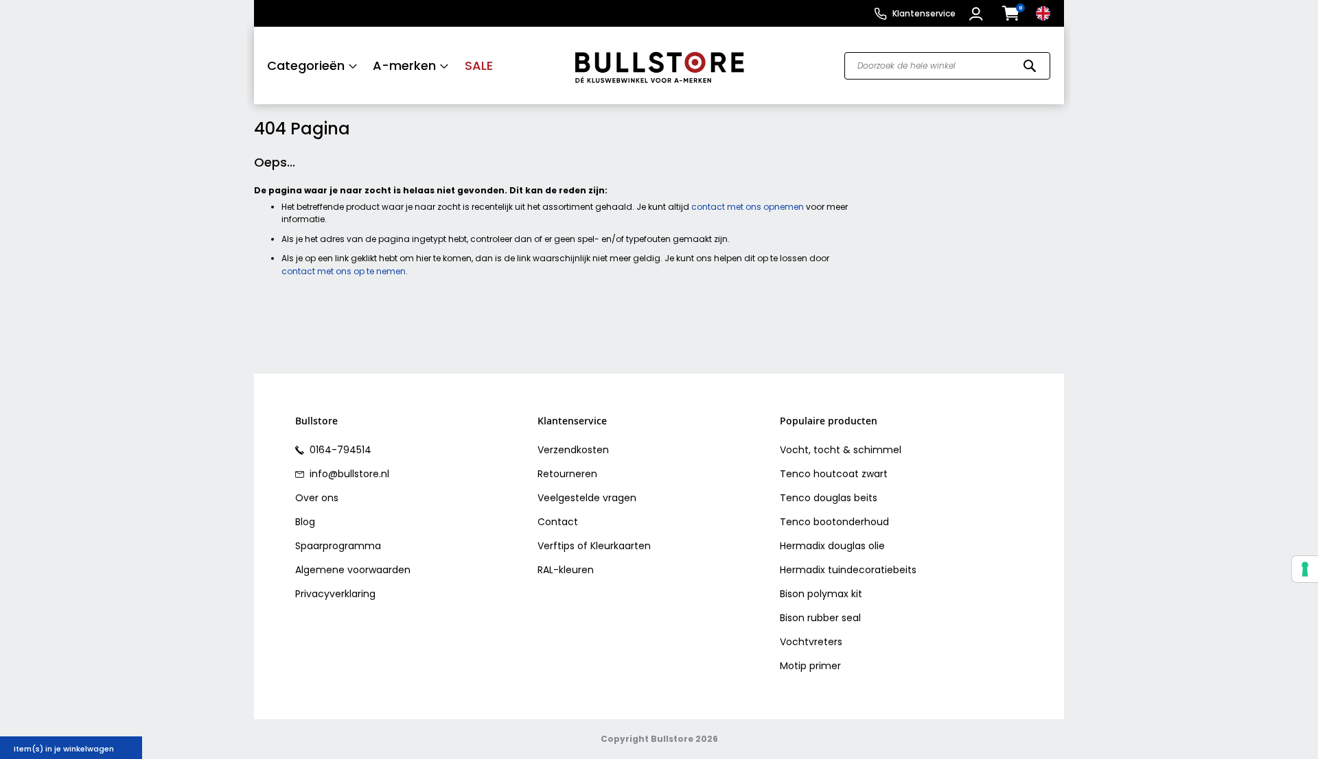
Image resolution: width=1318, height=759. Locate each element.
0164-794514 (339, 450)
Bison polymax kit (821, 594)
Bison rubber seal (820, 618)
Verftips (556, 546)
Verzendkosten (573, 450)
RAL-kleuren (565, 570)
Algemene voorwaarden (353, 570)
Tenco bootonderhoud (834, 522)
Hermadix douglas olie (832, 546)
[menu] (407, 65)
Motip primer (810, 666)
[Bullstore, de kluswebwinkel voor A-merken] (659, 65)
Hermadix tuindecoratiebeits (848, 570)
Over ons (316, 498)
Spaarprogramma (338, 546)
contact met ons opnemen (747, 207)
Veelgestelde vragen (586, 498)
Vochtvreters (811, 642)
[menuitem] (312, 65)
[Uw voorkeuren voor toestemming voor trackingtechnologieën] (1305, 569)
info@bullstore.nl (348, 474)
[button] (977, 14)
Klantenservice (924, 13)
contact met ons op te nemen (343, 271)
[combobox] (947, 66)
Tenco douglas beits (828, 498)
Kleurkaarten (620, 546)
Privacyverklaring (335, 594)
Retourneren (567, 474)
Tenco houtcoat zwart (834, 474)
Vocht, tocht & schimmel (840, 450)
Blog (305, 522)
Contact (557, 522)
